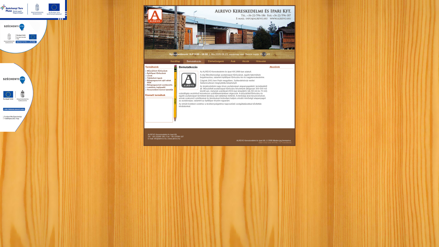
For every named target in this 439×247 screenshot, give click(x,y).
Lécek (149, 76)
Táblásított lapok (154, 78)
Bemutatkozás (194, 61)
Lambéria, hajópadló (156, 87)
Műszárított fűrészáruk (157, 71)
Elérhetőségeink (216, 61)
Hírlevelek (261, 61)
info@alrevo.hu (160, 139)
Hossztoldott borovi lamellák (160, 90)
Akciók (245, 61)
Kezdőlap (175, 61)
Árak (233, 61)
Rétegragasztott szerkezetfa (159, 85)
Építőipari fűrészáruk (156, 73)
